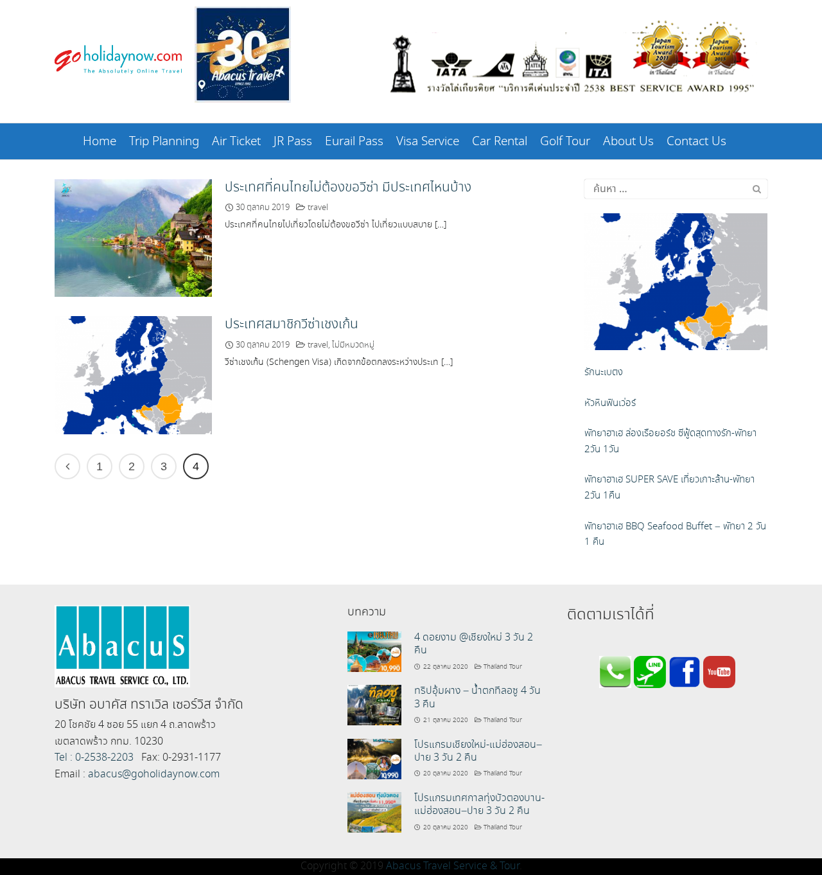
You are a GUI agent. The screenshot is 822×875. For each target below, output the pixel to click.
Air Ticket (236, 141)
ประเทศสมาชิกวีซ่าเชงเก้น (291, 324)
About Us (628, 141)
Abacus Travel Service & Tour (453, 866)
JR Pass (293, 141)
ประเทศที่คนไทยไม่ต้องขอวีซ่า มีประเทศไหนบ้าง (348, 187)
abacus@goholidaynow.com (154, 774)
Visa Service (427, 141)
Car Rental (499, 141)
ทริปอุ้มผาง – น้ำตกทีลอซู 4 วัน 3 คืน (477, 697)
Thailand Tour (503, 666)
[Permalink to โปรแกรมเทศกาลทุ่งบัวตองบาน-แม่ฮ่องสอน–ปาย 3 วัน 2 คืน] (374, 811)
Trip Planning (164, 141)
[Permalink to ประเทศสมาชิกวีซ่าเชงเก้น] (133, 373)
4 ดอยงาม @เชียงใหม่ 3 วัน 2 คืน (473, 644)
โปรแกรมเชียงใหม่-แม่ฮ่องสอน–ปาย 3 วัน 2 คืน (478, 751)
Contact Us (696, 141)
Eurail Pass (354, 141)
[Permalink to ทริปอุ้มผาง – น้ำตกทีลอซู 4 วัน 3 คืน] (374, 703)
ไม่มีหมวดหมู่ (353, 345)
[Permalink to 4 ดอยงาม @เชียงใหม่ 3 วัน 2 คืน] (374, 650)
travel (318, 208)
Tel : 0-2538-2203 (94, 757)
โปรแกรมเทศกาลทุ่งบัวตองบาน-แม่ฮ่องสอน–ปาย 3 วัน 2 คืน (479, 804)
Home (99, 141)
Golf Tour (565, 141)
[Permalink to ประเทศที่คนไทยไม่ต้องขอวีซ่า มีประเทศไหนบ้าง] (133, 236)
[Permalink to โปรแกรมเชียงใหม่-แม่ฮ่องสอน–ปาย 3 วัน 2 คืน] (374, 757)
